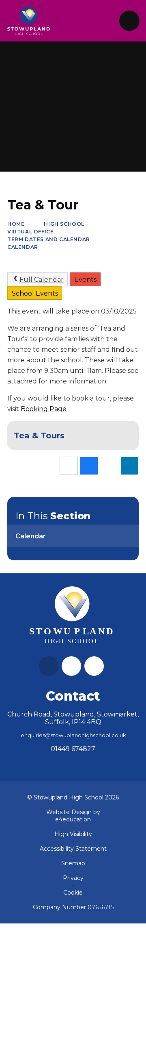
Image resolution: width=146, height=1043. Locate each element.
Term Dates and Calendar (48, 239)
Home (15, 224)
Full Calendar (41, 279)
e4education (73, 819)
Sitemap (73, 863)
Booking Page (44, 409)
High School (64, 224)
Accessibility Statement (73, 848)
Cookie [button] (73, 892)
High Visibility (73, 834)
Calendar (22, 247)
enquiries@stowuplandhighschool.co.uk (73, 735)
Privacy (73, 878)
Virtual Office (30, 232)
